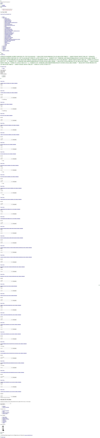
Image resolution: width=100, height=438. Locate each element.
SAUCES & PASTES (8, 29)
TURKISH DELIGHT (8, 34)
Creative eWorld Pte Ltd (28, 435)
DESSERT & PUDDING (9, 33)
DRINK (6, 42)
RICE (6, 26)
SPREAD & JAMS (8, 21)
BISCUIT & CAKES (8, 31)
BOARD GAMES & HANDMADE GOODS (12, 39)
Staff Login (3, 437)
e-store (3, 5)
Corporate (4, 48)
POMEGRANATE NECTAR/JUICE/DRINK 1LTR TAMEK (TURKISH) (10, 188)
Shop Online (4, 17)
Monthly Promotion (5, 407)
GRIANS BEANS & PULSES (10, 25)
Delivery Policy (5, 413)
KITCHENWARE (8, 41)
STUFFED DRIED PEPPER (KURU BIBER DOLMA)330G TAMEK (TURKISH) (12, 372)
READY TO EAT (8, 19)
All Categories (7, 18)
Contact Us (4, 47)
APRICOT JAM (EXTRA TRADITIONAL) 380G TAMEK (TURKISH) (10, 305)
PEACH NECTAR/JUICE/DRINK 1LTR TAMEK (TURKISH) (9, 165)
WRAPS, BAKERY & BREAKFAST (11, 22)
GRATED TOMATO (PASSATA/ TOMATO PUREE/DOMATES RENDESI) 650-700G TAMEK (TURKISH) (16, 247)
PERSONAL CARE (8, 38)
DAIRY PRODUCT (8, 20)
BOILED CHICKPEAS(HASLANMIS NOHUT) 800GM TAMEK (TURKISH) (11, 228)
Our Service (4, 420)
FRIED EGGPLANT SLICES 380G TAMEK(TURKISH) (8, 286)
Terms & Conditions (5, 50)
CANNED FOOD (8, 27)
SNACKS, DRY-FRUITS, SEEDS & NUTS (12, 30)
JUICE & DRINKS (8, 36)
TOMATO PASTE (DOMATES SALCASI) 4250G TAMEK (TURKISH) (10, 382)
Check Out (2, 14)
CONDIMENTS (7, 28)
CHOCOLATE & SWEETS (9, 32)
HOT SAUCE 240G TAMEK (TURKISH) (6, 104)
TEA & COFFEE (7, 35)
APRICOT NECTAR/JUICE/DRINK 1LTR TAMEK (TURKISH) (9, 125)
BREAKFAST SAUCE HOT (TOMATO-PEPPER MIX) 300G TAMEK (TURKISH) (12, 266)
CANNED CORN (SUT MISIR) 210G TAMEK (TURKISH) (8, 83)
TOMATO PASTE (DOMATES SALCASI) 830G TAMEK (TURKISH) (10, 324)
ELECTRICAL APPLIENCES (10, 40)
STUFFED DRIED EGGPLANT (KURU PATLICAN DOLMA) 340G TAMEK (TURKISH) (13, 343)
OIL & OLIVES (7, 23)
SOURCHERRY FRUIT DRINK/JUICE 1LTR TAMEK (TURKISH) (10, 209)
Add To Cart (3, 66)
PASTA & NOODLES (8, 24)
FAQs (3, 411)
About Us (4, 46)
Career (3, 49)
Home (3, 16)
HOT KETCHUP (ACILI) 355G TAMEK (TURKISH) (8, 144)
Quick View (2, 81)
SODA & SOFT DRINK (9, 37)
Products (3, 406)
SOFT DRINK (7, 43)
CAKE (6, 44)
